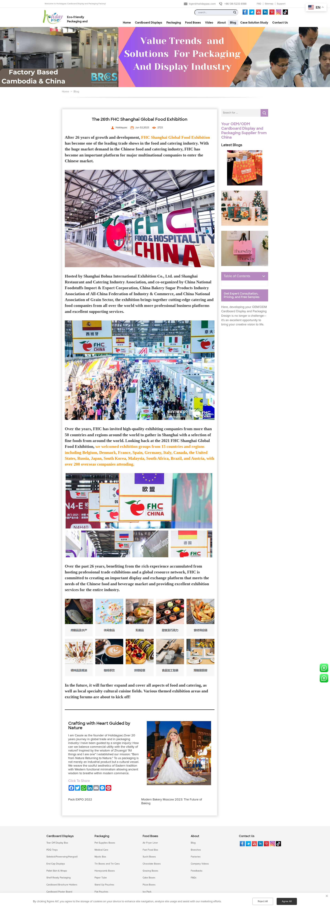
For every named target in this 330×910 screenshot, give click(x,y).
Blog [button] (233, 22)
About (195, 836)
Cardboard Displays (60, 836)
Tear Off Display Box (57, 842)
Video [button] (209, 22)
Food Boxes (150, 836)
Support (281, 3)
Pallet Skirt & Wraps (56, 870)
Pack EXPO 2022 (80, 799)
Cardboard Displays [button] (148, 22)
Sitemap (269, 3)
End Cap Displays (55, 863)
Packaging (102, 836)
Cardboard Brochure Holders (61, 884)
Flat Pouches (101, 891)
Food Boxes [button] (193, 22)
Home (65, 91)
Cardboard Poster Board (59, 891)
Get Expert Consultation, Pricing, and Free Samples (241, 295)
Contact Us (246, 836)
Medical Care (101, 849)
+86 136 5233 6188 (235, 3)
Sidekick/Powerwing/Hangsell (62, 856)
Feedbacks (196, 870)
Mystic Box (100, 856)
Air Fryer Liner (150, 842)
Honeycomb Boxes (105, 870)
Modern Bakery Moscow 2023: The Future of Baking (171, 801)
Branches (196, 849)
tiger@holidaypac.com (202, 3)
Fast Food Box (150, 849)
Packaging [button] (173, 22)
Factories (196, 856)
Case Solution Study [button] (254, 22)
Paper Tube (101, 877)
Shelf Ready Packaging (58, 877)
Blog (76, 91)
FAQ (259, 3)
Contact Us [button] (280, 22)
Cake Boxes (149, 877)
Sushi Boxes (149, 856)
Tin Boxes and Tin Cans (107, 863)
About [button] (221, 22)
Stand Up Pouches (104, 884)
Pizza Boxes (149, 884)
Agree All (287, 901)
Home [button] (127, 22)
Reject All (263, 901)
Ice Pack (147, 891)
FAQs (193, 877)
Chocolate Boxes (152, 863)
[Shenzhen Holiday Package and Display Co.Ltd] (53, 17)
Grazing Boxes (150, 870)
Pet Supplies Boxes (105, 842)
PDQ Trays (52, 849)
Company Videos (200, 863)
